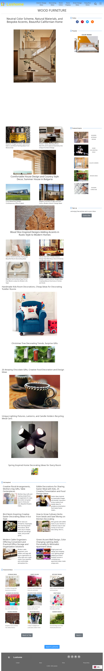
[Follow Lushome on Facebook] (77, 21)
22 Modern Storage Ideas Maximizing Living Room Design (11, 590)
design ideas (94, 176)
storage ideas (12, 574)
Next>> (79, 635)
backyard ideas (34, 612)
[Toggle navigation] (100, 3)
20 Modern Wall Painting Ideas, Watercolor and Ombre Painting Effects (35, 590)
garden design (57, 612)
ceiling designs (12, 612)
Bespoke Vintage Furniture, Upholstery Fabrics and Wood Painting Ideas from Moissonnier (18, 146)
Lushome (15, 4)
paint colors (35, 574)
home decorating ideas (93, 150)
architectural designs (34, 593)
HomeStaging (67, 4)
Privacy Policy (86, 662)
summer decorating (12, 593)
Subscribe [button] (86, 215)
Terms (63, 662)
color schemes (93, 163)
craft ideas (57, 593)
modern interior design (93, 137)
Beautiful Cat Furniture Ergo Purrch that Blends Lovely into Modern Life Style (17, 281)
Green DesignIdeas (77, 4)
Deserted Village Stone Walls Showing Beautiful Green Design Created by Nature (56, 627)
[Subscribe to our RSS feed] (92, 21)
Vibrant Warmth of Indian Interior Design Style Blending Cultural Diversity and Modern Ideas (51, 259)
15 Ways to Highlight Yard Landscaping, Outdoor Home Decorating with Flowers (34, 627)
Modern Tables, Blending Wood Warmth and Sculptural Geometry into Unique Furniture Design (51, 146)
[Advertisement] (52, 108)
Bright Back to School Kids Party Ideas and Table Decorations (56, 609)
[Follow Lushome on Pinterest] (82, 21)
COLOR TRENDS (87, 35)
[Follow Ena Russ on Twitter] (87, 21)
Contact (17, 662)
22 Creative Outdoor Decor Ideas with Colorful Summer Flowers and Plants (11, 609)
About (40, 662)
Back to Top (27, 635)
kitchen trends (57, 574)
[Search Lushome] (95, 3)
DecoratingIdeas (52, 4)
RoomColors (61, 4)
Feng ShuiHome (87, 4)
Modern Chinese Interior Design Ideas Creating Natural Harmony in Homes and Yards (51, 281)
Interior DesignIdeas (41, 4)
